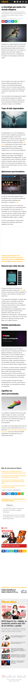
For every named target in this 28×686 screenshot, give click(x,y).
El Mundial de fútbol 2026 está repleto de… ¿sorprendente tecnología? (18, 662)
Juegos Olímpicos (16, 490)
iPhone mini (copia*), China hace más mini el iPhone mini (18, 643)
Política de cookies (21, 677)
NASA (8, 129)
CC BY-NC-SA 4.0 (14, 679)
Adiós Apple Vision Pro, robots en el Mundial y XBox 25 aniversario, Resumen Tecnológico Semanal (18, 655)
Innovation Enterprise (16, 261)
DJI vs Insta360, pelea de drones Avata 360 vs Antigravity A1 (18, 636)
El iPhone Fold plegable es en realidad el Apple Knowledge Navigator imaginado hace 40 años (9, 591)
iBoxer (16, 202)
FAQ (15, 676)
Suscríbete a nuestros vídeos (11, 545)
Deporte (3, 490)
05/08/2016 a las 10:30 (11, 506)
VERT (21, 290)
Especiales (19, 676)
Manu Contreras (6, 18)
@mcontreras (13, 18)
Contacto (10, 676)
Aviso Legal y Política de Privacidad (14, 676)
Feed (4, 676)
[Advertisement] (14, 70)
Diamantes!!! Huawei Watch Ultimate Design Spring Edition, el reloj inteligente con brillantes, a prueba (18, 650)
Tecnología (9, 490)
